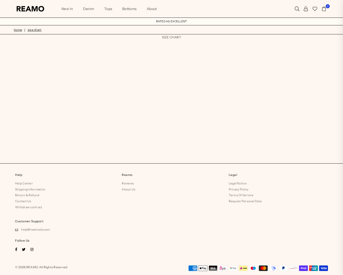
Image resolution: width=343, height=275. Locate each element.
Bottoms (129, 9)
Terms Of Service (241, 195)
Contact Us (23, 201)
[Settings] (306, 9)
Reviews (128, 183)
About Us (128, 189)
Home (18, 30)
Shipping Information (30, 189)
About (152, 9)
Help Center (24, 183)
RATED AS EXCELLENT (171, 21)
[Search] (297, 9)
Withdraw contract (28, 207)
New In (67, 9)
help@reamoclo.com (35, 229)
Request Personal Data (245, 201)
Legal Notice (238, 183)
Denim (88, 9)
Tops (108, 9)
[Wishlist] (315, 9)
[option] (171, 21)
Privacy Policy (239, 189)
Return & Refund (27, 195)
